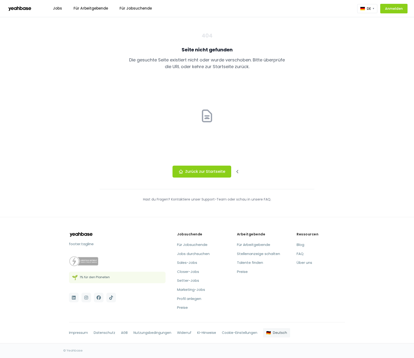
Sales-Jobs (187, 262)
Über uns (304, 262)
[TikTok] (111, 297)
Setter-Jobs (188, 280)
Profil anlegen (189, 298)
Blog (300, 244)
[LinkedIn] (74, 297)
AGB (124, 332)
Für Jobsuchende (136, 8)
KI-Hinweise (206, 332)
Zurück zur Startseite (205, 171)
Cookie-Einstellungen (239, 332)
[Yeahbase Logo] (20, 8)
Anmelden (394, 8)
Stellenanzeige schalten (258, 253)
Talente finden (250, 262)
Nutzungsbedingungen (152, 332)
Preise (182, 307)
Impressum (78, 332)
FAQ (300, 253)
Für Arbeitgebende (91, 8)
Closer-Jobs (188, 271)
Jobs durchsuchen (193, 253)
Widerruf (184, 332)
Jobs (57, 8)
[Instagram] (86, 297)
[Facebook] (99, 297)
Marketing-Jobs (191, 289)
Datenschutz (104, 332)
